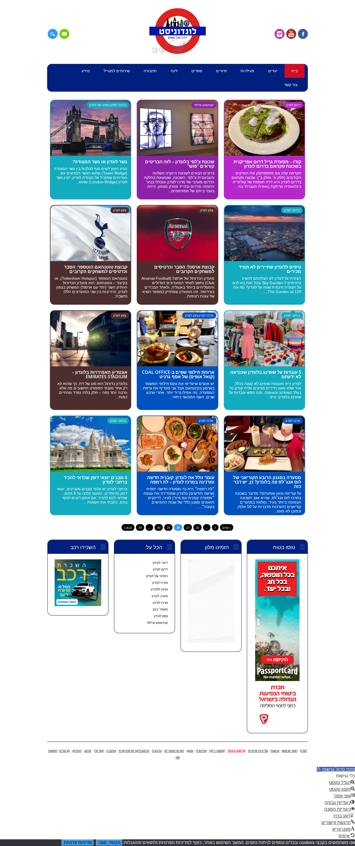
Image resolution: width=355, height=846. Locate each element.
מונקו (190, 750)
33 (140, 527)
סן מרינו (64, 750)
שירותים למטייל (117, 70)
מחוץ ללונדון (159, 589)
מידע (86, 70)
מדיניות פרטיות (258, 750)
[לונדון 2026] (177, 53)
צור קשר (291, 84)
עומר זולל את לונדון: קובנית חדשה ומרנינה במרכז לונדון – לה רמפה (180, 479)
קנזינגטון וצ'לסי (203, 105)
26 (197, 527)
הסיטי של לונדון (99, 105)
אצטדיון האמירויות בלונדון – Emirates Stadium (99, 374)
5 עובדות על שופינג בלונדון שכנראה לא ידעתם (265, 374)
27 (187, 527)
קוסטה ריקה (217, 750)
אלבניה (111, 750)
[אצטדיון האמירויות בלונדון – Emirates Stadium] (90, 364)
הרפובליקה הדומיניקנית (134, 750)
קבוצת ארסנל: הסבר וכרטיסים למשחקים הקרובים (184, 269)
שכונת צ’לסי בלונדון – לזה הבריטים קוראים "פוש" (179, 164)
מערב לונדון (160, 596)
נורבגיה (157, 750)
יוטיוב (291, 34)
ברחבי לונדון (118, 105)
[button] (336, 769)
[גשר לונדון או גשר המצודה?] (90, 154)
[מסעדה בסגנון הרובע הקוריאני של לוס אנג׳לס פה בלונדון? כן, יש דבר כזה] (264, 470)
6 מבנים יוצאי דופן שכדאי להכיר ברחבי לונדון (95, 479)
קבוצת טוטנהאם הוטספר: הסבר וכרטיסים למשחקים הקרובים (95, 269)
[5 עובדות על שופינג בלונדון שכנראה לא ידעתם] (264, 364)
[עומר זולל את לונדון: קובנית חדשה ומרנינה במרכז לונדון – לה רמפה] (177, 470)
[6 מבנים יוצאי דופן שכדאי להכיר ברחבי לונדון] (90, 470)
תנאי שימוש (289, 750)
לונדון (303, 750)
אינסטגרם (280, 34)
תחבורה (150, 70)
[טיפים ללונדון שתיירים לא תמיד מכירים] (264, 259)
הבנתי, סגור (109, 842)
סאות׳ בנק (160, 609)
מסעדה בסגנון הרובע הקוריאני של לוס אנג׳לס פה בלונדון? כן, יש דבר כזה (267, 481)
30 (158, 527)
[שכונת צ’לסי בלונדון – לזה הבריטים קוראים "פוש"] (177, 154)
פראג (87, 750)
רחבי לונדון (160, 563)
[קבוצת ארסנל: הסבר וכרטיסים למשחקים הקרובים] (177, 259)
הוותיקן (77, 750)
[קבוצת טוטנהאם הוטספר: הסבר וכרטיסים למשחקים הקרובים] (90, 259)
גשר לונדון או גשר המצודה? (100, 162)
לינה (174, 70)
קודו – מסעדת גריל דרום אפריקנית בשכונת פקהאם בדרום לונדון (267, 164)
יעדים (273, 70)
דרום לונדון (293, 105)
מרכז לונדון (206, 315)
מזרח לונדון (160, 583)
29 (168, 527)
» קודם (226, 527)
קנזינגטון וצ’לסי (157, 623)
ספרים (196, 70)
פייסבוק (303, 34)
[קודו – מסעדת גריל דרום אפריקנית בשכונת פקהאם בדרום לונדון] (264, 154)
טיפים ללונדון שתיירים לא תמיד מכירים (270, 269)
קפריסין (99, 750)
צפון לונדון (119, 210)
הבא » (128, 527)
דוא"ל (64, 34)
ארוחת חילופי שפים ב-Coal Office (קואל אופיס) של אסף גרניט (178, 374)
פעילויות (247, 70)
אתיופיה (201, 750)
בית (294, 70)
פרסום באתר (236, 750)
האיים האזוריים (174, 750)
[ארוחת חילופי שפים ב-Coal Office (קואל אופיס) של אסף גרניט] (177, 364)
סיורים (221, 70)
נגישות (275, 750)
